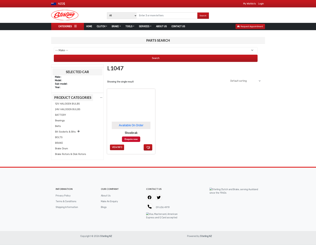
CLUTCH (101, 26)
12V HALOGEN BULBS (67, 103)
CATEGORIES (65, 26)
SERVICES (144, 26)
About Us (106, 195)
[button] (148, 147)
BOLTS (59, 137)
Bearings (60, 120)
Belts (58, 126)
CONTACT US (178, 26)
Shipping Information (67, 207)
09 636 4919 (162, 207)
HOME (89, 26)
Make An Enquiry (109, 201)
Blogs (104, 207)
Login (261, 3)
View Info (117, 147)
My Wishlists (249, 3)
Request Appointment (252, 26)
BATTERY (60, 114)
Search (203, 15)
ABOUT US (161, 26)
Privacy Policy (63, 195)
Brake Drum (61, 148)
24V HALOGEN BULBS (67, 109)
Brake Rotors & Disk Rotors (70, 154)
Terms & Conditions (66, 201)
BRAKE (115, 26)
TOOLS (128, 26)
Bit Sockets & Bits (65, 131)
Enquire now (131, 139)
